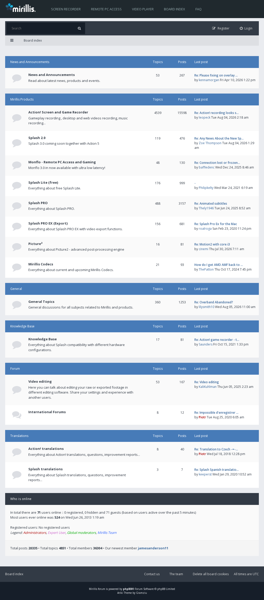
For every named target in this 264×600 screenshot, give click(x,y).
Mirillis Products (22, 99)
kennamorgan (209, 80)
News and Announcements (29, 62)
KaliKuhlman (208, 386)
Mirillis (93, 589)
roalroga (205, 228)
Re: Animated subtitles (210, 203)
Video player (143, 9)
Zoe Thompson (210, 143)
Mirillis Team (107, 532)
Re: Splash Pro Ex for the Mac (215, 224)
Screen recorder (66, 9)
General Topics (41, 301)
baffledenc (206, 167)
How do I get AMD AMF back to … (218, 265)
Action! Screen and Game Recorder (58, 112)
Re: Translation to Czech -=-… (216, 449)
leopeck (204, 117)
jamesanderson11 (153, 548)
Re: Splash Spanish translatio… (216, 469)
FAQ (198, 9)
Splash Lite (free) (43, 182)
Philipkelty (206, 188)
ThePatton (206, 269)
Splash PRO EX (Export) (48, 223)
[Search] (79, 28)
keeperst (205, 474)
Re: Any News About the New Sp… (219, 138)
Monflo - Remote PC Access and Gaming (62, 162)
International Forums (47, 412)
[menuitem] (246, 28)
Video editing (40, 381)
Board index (174, 9)
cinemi (203, 249)
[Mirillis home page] (21, 7)
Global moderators (81, 532)
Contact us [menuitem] (152, 574)
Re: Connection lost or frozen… (217, 162)
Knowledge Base (22, 326)
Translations (19, 436)
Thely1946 (206, 208)
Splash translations (45, 469)
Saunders (205, 344)
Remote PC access (106, 9)
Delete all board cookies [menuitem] (211, 574)
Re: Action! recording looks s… (216, 113)
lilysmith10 (206, 307)
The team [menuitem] (176, 574)
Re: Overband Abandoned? (213, 302)
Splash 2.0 (36, 137)
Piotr (202, 417)
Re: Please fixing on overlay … (216, 75)
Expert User (56, 532)
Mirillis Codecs (40, 264)
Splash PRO (38, 203)
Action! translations (46, 448)
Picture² (35, 243)
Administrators (34, 532)
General (16, 289)
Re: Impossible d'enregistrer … (216, 412)
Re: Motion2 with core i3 (212, 244)
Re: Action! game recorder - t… (216, 339)
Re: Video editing (206, 382)
